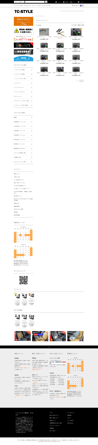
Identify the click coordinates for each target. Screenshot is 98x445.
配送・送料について (54, 417)
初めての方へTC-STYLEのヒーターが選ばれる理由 (23, 199)
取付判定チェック (18, 196)
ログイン (73, 2)
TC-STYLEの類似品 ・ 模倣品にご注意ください (23, 192)
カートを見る (70, 420)
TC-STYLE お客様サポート (20, 185)
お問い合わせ (76, 5)
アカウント (59, 2)
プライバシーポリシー (55, 425)
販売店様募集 (17, 215)
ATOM (53, 430)
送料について (17, 173)
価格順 (78, 25)
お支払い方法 (17, 176)
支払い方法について (54, 415)
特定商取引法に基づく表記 (56, 423)
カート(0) (81, 2)
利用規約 (16, 212)
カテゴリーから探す (37, 5)
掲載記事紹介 (17, 206)
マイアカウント (70, 412)
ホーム (51, 412)
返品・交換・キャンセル (19, 182)
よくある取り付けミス (19, 179)
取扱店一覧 (16, 203)
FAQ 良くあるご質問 (18, 209)
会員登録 (67, 2)
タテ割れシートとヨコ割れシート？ (22, 188)
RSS (51, 430)
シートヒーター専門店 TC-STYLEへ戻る (22, 5)
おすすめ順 (73, 25)
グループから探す (46, 5)
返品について (53, 420)
